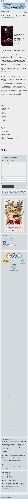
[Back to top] (25, 496)
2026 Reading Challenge (9, 239)
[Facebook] (1, 1)
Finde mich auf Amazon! (19, 43)
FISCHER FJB (20, 35)
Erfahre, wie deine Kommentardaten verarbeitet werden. (12, 192)
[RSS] (8, 1)
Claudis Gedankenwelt (5, 11)
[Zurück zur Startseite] (14, 6)
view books (14, 247)
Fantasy (8, 19)
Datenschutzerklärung (13, 184)
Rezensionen (12, 19)
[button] (2, 150)
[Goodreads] (6, 1)
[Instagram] (3, 1)
